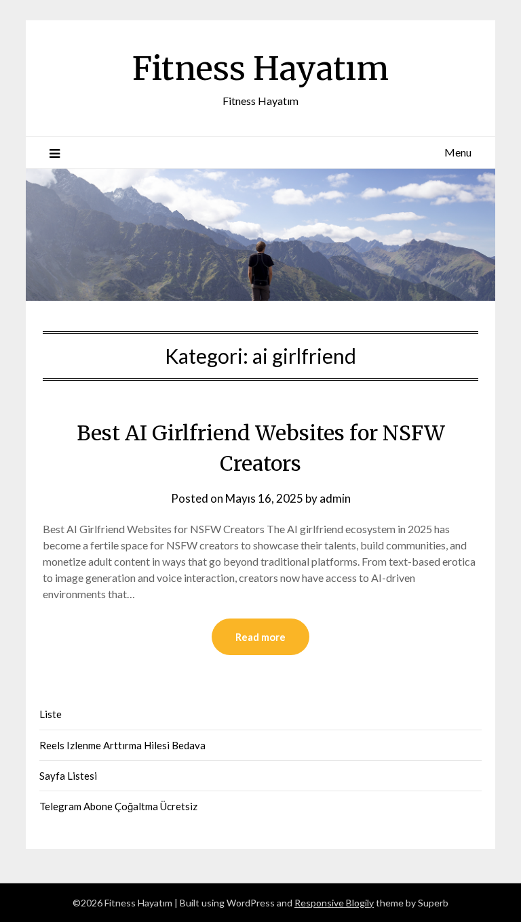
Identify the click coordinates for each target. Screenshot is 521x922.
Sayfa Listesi (68, 776)
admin (335, 498)
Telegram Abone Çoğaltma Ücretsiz (118, 806)
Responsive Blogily (334, 902)
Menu (457, 152)
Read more (260, 637)
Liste (50, 714)
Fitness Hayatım (260, 68)
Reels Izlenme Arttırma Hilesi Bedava (122, 745)
